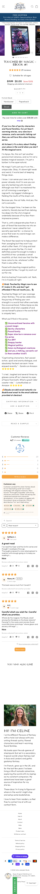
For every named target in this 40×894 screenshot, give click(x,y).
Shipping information (19, 402)
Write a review (20, 477)
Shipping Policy (20, 846)
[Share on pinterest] (37, 566)
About (20, 819)
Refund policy (20, 843)
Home (20, 813)
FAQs (20, 825)
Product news (20, 831)
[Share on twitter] (32, 566)
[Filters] (4, 526)
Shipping (10, 84)
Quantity (20, 89)
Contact (19, 822)
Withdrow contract (20, 834)
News (20, 828)
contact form (10, 804)
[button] (15, 70)
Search (20, 816)
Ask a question (20, 406)
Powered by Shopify (20, 881)
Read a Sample (20, 424)
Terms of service (20, 840)
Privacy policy (20, 849)
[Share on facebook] (28, 566)
